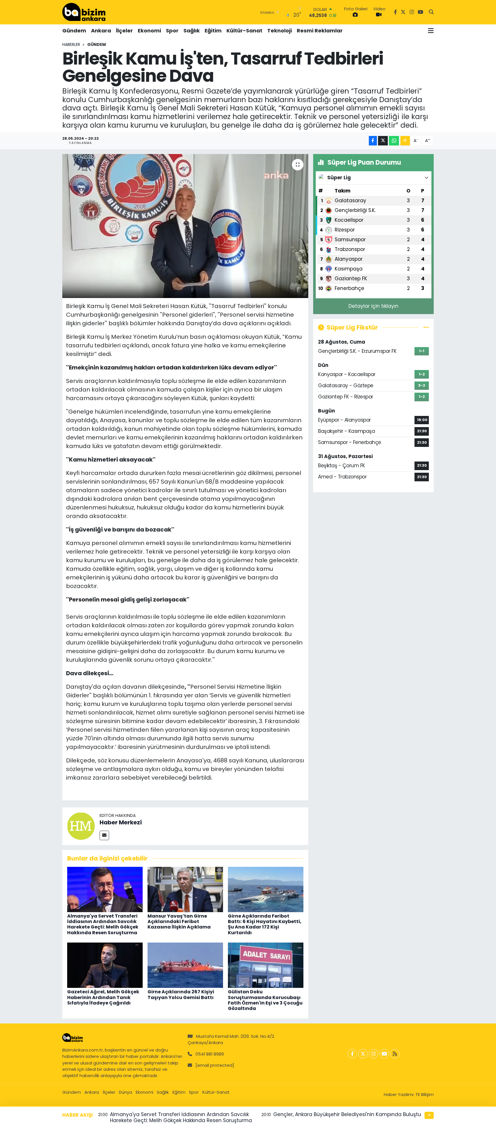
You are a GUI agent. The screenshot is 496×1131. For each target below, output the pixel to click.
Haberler (71, 44)
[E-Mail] (104, 835)
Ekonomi (149, 30)
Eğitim (213, 30)
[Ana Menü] (431, 30)
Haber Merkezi (121, 822)
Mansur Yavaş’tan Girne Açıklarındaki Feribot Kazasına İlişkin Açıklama (179, 921)
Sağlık (191, 30)
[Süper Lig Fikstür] (426, 327)
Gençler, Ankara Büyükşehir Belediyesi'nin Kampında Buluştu (347, 1114)
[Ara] (431, 12)
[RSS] (395, 1053)
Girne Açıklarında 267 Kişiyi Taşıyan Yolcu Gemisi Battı (181, 994)
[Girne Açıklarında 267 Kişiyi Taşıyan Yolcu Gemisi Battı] (185, 964)
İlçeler (124, 30)
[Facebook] (352, 1053)
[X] (363, 1053)
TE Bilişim (424, 1094)
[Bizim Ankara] (83, 12)
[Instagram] (373, 1053)
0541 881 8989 (209, 1054)
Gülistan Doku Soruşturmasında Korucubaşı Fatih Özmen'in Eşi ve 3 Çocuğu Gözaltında (265, 1000)
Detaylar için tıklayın (373, 306)
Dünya (125, 1092)
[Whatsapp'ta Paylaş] (394, 140)
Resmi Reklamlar (320, 30)
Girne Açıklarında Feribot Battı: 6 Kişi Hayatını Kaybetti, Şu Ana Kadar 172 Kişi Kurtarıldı (264, 924)
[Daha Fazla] (405, 140)
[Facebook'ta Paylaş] (373, 140)
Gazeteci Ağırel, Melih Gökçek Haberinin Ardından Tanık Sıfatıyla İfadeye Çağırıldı (103, 997)
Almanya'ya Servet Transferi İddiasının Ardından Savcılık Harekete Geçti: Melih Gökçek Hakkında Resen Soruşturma (102, 924)
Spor (172, 30)
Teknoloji (279, 30)
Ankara (101, 30)
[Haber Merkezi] (81, 825)
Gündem (74, 30)
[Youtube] (384, 1053)
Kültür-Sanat (244, 30)
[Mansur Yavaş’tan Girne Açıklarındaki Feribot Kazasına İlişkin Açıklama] (185, 889)
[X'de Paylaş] (383, 140)
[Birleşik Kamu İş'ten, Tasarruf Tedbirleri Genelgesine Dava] (185, 226)
